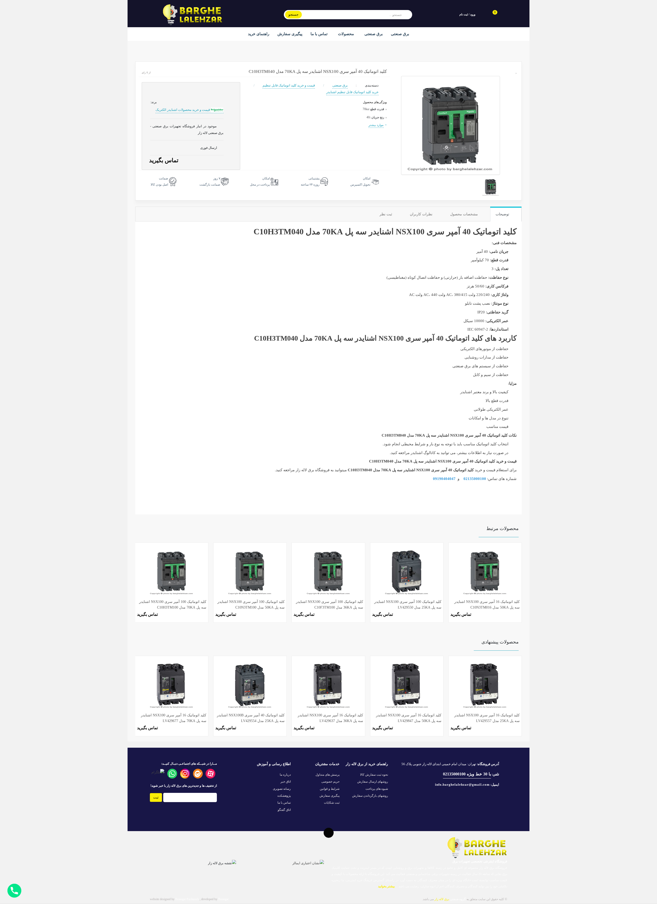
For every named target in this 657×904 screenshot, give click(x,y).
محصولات (345, 34)
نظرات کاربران (421, 214)
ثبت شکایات (332, 802)
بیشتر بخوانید (386, 886)
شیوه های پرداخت (376, 788)
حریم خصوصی (330, 781)
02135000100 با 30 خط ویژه (467, 774)
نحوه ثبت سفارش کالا (374, 774)
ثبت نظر (386, 214)
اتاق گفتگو (284, 809)
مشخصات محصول (464, 214)
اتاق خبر (286, 781)
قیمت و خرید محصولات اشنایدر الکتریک (183, 110)
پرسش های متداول (327, 774)
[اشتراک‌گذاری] (516, 81)
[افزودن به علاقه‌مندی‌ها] (516, 71)
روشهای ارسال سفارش (372, 781)
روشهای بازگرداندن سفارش (370, 795)
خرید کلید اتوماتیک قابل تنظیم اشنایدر (352, 92)
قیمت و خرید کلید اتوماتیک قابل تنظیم (289, 85)
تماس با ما (319, 34)
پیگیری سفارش (289, 34)
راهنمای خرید (258, 34)
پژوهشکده (284, 795)
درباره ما (285, 774)
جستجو (293, 14)
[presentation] (142, 577)
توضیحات (503, 214)
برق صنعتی (373, 34)
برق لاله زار (305, 470)
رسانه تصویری (282, 788)
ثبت (156, 797)
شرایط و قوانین (330, 788)
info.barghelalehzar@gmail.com (462, 784)
